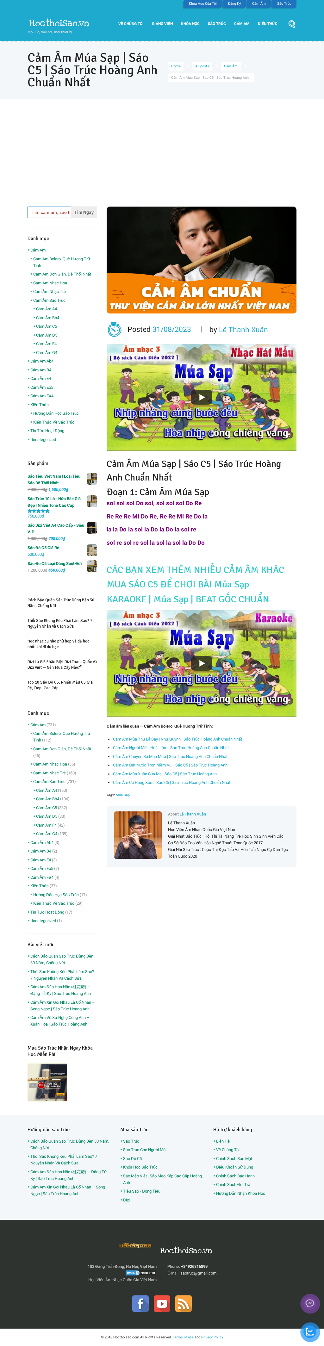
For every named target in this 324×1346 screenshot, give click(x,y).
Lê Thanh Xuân (243, 330)
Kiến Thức (267, 24)
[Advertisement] (162, 159)
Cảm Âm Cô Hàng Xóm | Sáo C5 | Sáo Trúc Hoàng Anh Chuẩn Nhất (171, 782)
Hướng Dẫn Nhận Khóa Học (240, 1193)
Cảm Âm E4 (40, 378)
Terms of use (183, 1337)
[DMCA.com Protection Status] (141, 1273)
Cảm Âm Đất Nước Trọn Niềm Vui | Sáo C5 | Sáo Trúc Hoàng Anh (170, 765)
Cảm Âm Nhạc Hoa (50, 283)
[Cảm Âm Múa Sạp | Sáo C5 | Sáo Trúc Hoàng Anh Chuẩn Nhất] (201, 260)
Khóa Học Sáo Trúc (140, 1167)
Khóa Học (190, 24)
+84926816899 (194, 1266)
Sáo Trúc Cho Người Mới (144, 1149)
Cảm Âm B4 (40, 370)
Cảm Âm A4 (46, 309)
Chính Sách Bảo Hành (235, 1176)
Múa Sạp (123, 795)
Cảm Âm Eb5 (41, 387)
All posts (202, 66)
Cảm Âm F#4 (41, 396)
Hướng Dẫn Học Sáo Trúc (56, 413)
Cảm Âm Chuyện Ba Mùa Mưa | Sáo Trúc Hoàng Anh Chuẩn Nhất (170, 756)
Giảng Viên (162, 24)
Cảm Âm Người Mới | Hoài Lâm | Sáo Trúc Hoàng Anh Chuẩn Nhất (171, 747)
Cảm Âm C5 (46, 326)
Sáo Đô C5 (132, 1158)
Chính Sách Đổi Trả (233, 1184)
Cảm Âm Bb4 (47, 317)
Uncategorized (43, 439)
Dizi (126, 1200)
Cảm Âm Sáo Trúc (49, 300)
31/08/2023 (172, 329)
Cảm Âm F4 (46, 343)
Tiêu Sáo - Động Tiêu (141, 1191)
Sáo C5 (197, 464)
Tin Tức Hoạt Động (47, 430)
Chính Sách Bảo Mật (234, 1158)
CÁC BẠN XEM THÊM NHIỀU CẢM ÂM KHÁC (195, 570)
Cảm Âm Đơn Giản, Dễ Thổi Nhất (62, 274)
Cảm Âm (259, 4)
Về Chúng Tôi (131, 24)
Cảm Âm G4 (46, 352)
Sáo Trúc (284, 4)
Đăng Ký (234, 4)
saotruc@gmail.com (198, 1273)
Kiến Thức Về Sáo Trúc (53, 422)
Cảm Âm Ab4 (41, 361)
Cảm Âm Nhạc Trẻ (49, 291)
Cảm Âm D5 (46, 335)
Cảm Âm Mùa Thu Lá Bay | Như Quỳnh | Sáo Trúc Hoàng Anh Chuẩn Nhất (177, 739)
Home (176, 66)
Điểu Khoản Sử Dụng (234, 1167)
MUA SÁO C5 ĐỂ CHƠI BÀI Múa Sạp (178, 584)
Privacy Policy (212, 1337)
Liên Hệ (223, 1141)
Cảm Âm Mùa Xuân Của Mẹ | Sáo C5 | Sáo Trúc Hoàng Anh (165, 774)
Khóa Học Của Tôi (203, 4)
